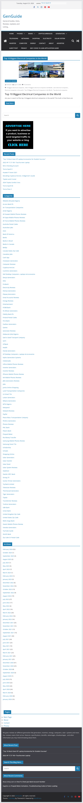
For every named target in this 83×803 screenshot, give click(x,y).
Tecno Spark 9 (46, 3)
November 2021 (8, 626)
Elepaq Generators (9, 294)
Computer (23, 43)
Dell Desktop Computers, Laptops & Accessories (19, 274)
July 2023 (6, 563)
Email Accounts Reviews (11, 297)
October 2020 (7, 669)
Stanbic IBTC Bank (9, 474)
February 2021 (8, 656)
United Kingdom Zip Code (11, 514)
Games (5, 327)
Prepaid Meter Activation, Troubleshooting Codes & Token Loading (34, 786)
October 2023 (7, 553)
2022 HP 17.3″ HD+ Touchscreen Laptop (16, 162)
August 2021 (7, 636)
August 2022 (7, 596)
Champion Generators (10, 261)
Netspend (6, 407)
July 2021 (6, 639)
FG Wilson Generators (10, 311)
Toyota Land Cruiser (9, 179)
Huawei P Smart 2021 (10, 172)
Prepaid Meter (8, 434)
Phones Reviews (8, 424)
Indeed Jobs (7, 361)
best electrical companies (61, 87)
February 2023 (8, 576)
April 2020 (6, 689)
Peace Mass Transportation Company (15, 417)
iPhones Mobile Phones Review (13, 374)
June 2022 (6, 603)
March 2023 (7, 573)
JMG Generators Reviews (11, 381)
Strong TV (6, 477)
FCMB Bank (6, 307)
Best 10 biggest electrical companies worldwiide (38, 87)
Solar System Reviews (10, 467)
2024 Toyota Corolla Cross (11, 182)
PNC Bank (6, 427)
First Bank (6, 321)
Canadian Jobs (8, 254)
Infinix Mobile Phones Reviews (13, 364)
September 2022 (8, 593)
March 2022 (7, 613)
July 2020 (6, 679)
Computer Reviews (9, 264)
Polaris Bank (7, 431)
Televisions (13, 38)
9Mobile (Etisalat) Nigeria (11, 201)
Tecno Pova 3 (7, 189)
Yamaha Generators (9, 527)
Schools (5, 451)
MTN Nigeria (7, 404)
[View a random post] (77, 40)
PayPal (5, 414)
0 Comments (27, 84)
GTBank (5, 344)
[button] (24, 33)
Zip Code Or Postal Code (11, 537)
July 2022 (6, 599)
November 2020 (8, 666)
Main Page (8, 717)
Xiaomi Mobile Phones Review (13, 524)
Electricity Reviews (11, 81)
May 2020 (6, 686)
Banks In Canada (8, 244)
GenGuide (12, 16)
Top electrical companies (60, 90)
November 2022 (8, 586)
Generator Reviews (9, 331)
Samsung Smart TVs (9, 444)
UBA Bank (6, 507)
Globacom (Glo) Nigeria (10, 334)
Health (5, 347)
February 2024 (8, 549)
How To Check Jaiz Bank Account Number (31, 782)
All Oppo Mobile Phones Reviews (14, 217)
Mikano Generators (9, 401)
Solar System (60, 38)
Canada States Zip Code (11, 251)
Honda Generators (9, 351)
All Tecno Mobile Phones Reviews (14, 221)
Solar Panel (6, 464)
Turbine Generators (9, 504)
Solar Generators (8, 457)
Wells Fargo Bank (8, 521)
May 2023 (6, 566)
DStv (4, 281)
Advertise (60, 43)
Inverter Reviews (8, 371)
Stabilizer (6, 471)
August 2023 (7, 559)
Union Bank (7, 511)
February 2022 (8, 616)
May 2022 (6, 606)
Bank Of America (8, 234)
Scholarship (7, 447)
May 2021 (6, 646)
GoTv (4, 341)
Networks (25, 38)
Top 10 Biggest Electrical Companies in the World (38, 90)
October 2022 (7, 589)
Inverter (12, 43)
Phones (20, 34)
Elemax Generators (9, 291)
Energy (33, 43)
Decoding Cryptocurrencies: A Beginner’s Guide (19, 176)
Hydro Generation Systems (12, 357)
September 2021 (8, 633)
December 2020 (8, 663)
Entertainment (8, 304)
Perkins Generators (9, 421)
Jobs (4, 384)
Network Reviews (8, 411)
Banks (30, 34)
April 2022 (6, 609)
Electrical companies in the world (14, 90)
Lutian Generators (9, 397)
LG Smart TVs (7, 394)
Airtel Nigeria (7, 211)
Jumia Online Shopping (11, 387)
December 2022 (8, 583)
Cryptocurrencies (45, 34)
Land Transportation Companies (14, 391)
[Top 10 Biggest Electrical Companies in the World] (41, 70)
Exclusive (9, 84)
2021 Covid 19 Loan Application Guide (44, 48)
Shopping (36, 38)
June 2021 (6, 643)
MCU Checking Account (11, 166)
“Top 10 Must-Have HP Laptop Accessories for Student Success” (24, 159)
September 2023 (8, 556)
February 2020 (8, 696)
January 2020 (7, 699)
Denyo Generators (9, 277)
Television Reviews (9, 487)
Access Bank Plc (8, 204)
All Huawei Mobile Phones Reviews (14, 214)
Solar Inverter (7, 461)
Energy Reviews (8, 301)
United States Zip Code (10, 517)
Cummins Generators (10, 271)
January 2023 (7, 579)
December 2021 (8, 623)
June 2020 (6, 683)
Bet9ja (5, 247)
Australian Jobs (8, 227)
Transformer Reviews (10, 501)
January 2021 (7, 659)
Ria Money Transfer (9, 437)
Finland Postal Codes (10, 317)
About (51, 43)
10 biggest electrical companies (15, 87)
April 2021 (6, 649)
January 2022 (7, 619)
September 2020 (8, 673)
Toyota (5, 497)
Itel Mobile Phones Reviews (12, 377)
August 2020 (7, 676)
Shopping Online (8, 454)
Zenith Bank (7, 534)
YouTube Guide (8, 531)
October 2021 (7, 629)
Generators (60, 34)
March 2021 (7, 653)
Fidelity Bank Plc (8, 314)
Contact (42, 43)
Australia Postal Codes (10, 224)
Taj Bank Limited (8, 484)
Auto (4, 231)
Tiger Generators (8, 494)
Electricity (47, 38)
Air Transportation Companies (13, 207)
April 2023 (6, 569)
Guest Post (13, 48)
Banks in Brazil (8, 241)
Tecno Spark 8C (8, 186)
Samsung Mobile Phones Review (14, 441)
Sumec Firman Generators (12, 481)
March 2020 (7, 693)
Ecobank (6, 284)
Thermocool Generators (11, 491)
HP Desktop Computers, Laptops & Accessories (18, 354)
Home (11, 34)
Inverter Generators (9, 367)
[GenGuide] (5, 40)
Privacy (24, 48)
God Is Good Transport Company (14, 337)
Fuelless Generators (9, 324)
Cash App (6, 257)
